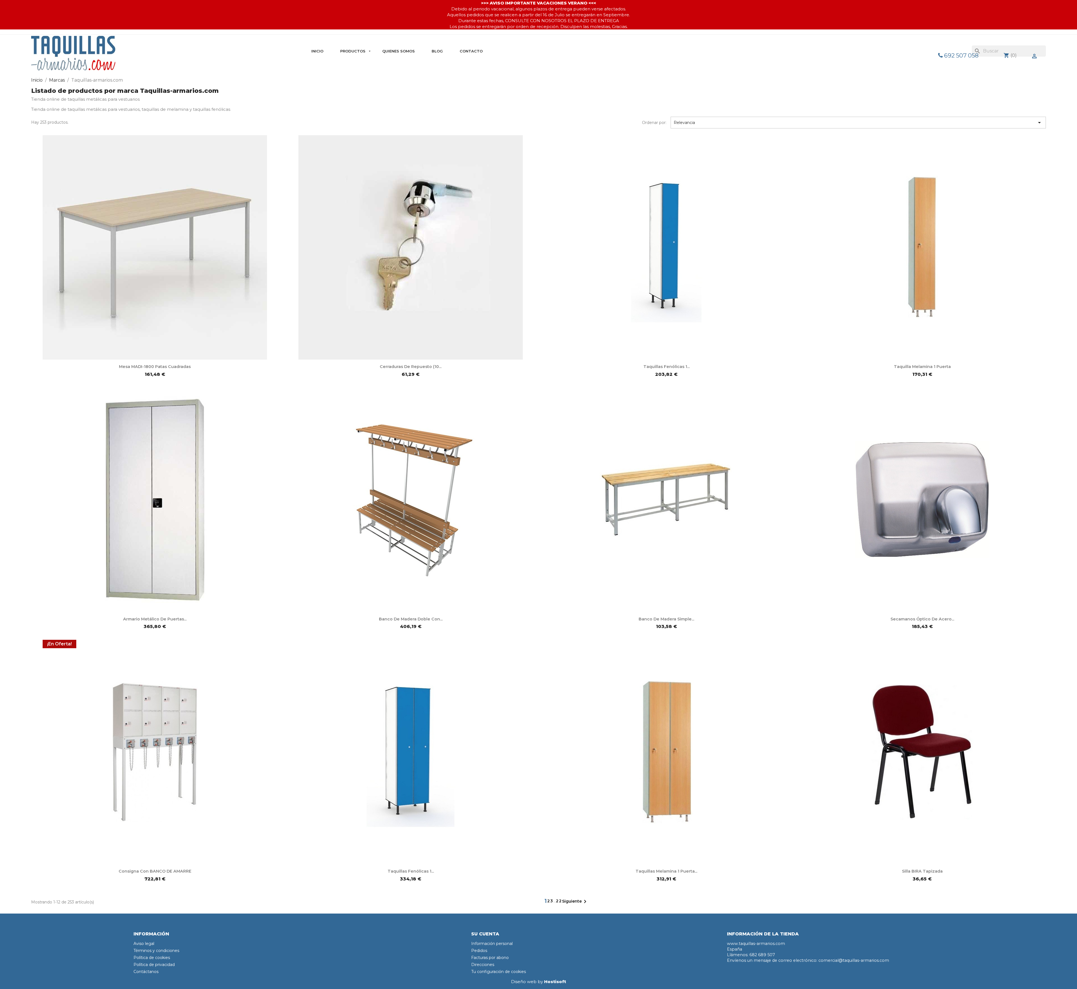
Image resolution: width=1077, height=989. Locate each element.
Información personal (492, 943)
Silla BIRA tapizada (922, 871)
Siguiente (575, 901)
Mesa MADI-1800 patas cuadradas (155, 366)
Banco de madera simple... (666, 619)
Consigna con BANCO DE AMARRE (155, 871)
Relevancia (858, 122)
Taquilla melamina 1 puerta (922, 366)
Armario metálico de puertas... (155, 619)
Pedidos (479, 950)
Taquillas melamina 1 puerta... (666, 871)
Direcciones (482, 964)
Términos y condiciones (156, 950)
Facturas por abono (490, 957)
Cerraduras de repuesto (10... (410, 366)
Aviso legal (144, 943)
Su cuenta (485, 934)
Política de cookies (152, 957)
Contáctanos (146, 971)
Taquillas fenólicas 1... (666, 366)
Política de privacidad (154, 964)
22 (559, 900)
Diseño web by (538, 981)
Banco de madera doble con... (411, 619)
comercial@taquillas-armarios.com (853, 960)
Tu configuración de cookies (498, 971)
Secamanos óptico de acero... (922, 619)
